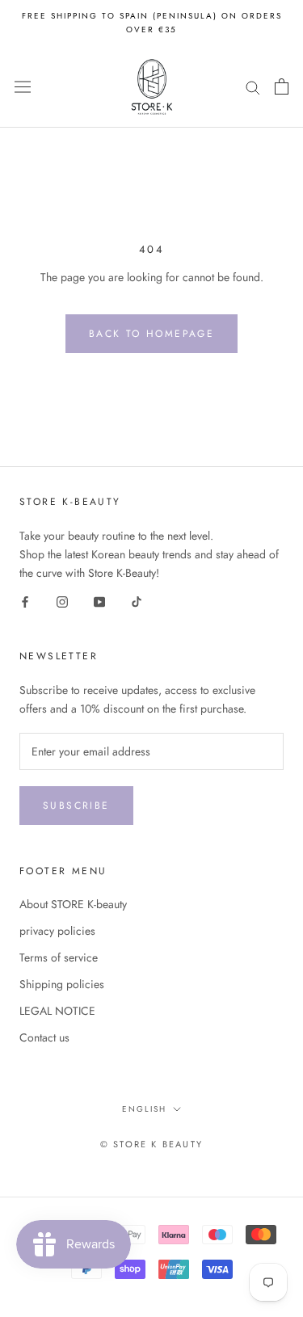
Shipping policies (61, 984)
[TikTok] (136, 600)
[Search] (253, 87)
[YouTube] (99, 600)
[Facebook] (25, 600)
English (144, 1109)
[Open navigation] (23, 86)
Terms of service (58, 957)
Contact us (44, 1037)
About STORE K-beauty (73, 904)
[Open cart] (281, 86)
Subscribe (76, 805)
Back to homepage (151, 333)
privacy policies (57, 931)
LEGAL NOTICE (57, 1011)
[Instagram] (62, 600)
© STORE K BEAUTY (151, 1144)
